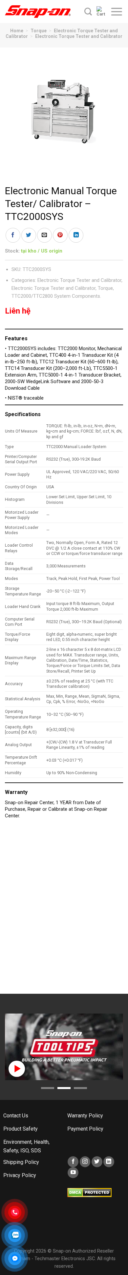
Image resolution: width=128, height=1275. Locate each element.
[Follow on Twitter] (97, 1161)
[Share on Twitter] (28, 235)
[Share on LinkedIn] (76, 235)
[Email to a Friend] (44, 235)
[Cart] (100, 11)
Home (16, 30)
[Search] (88, 11)
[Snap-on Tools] (38, 11)
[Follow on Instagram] (85, 1161)
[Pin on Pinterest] (60, 235)
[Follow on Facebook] (73, 1161)
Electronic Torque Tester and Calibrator (78, 36)
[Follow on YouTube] (73, 1172)
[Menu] (116, 11)
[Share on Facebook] (13, 235)
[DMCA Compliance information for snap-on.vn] (89, 1192)
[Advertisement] (64, 909)
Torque (39, 30)
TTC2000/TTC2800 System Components (55, 296)
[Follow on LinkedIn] (108, 1161)
